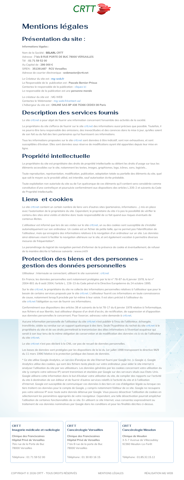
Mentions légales (110, 473)
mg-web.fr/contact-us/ (67, 100)
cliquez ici (80, 86)
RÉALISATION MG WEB (158, 473)
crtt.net (35, 120)
